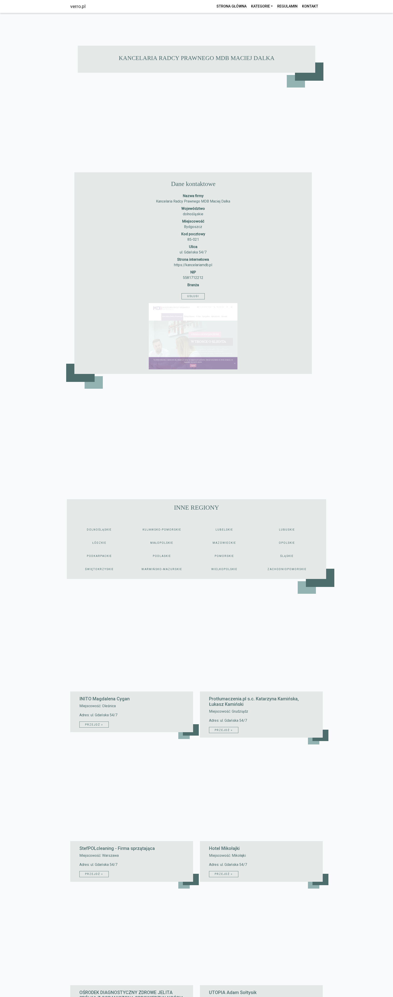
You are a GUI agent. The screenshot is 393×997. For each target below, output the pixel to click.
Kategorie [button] (260, 6)
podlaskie (162, 556)
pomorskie (224, 556)
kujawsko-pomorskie (162, 529)
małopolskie (161, 542)
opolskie (287, 542)
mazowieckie (224, 542)
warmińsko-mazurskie (161, 569)
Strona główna (232, 6)
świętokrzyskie (99, 569)
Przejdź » (94, 724)
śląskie (287, 556)
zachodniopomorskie (287, 569)
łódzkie (99, 542)
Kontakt (310, 6)
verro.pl (78, 6)
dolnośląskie (193, 214)
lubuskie (287, 529)
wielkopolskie (224, 569)
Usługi (193, 296)
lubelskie (224, 529)
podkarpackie (99, 556)
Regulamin (287, 6)
